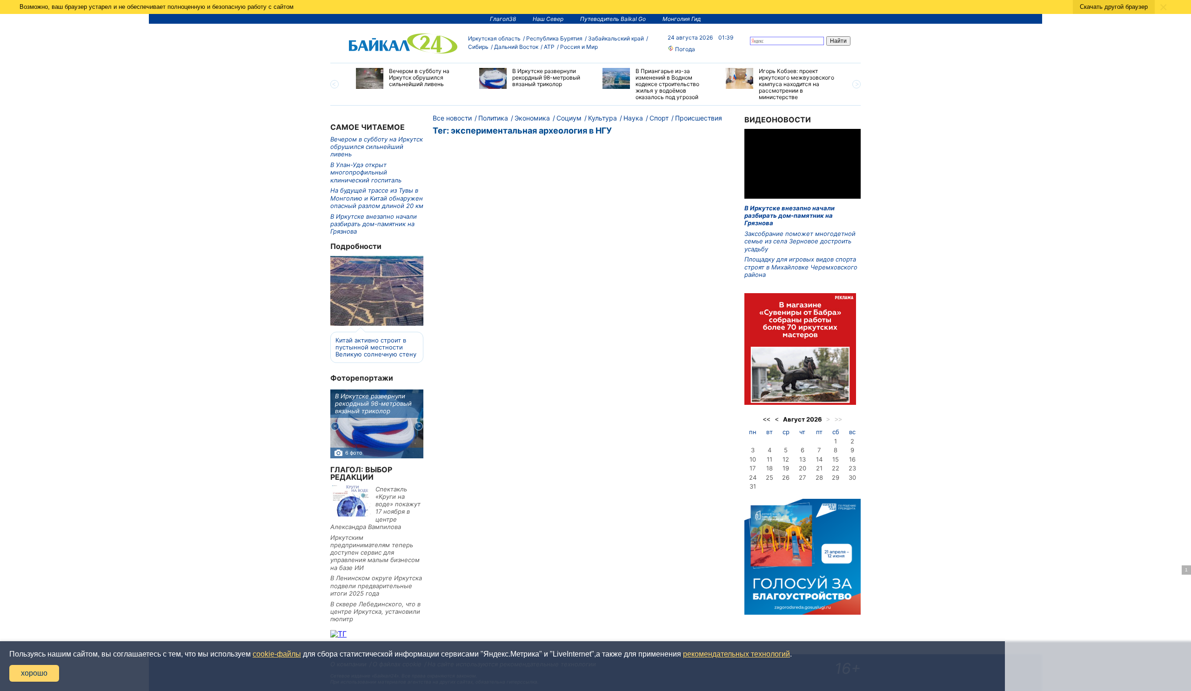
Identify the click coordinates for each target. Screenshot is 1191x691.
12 (786, 459)
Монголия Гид (681, 18)
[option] (410, 78)
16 (852, 459)
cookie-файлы (277, 654)
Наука (633, 118)
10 (752, 459)
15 (835, 459)
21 (819, 468)
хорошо (34, 673)
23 (852, 468)
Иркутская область (494, 38)
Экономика (532, 118)
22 (835, 468)
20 (802, 468)
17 (752, 468)
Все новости (452, 118)
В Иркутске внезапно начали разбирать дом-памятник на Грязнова (373, 224)
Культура (602, 118)
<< (766, 419)
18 (769, 468)
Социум (569, 118)
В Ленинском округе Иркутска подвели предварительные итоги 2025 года (376, 585)
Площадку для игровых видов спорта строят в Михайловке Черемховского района (800, 266)
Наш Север (548, 18)
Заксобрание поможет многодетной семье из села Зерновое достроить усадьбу (800, 241)
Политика (493, 118)
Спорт (659, 118)
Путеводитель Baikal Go (613, 18)
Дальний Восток (516, 46)
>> (838, 419)
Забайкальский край (616, 38)
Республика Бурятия (554, 38)
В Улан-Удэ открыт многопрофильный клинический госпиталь (365, 172)
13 (802, 459)
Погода (684, 49)
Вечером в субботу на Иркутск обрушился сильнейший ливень (376, 146)
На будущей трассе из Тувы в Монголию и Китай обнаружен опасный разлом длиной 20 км (376, 198)
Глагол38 (503, 18)
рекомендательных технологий (736, 654)
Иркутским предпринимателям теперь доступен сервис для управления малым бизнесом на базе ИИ (375, 552)
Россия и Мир (579, 46)
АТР (549, 46)
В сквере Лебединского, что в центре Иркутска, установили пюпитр (375, 611)
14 (819, 459)
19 (786, 468)
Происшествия (698, 118)
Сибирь (478, 46)
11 (769, 459)
